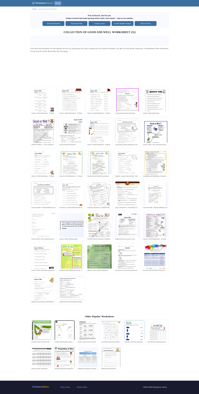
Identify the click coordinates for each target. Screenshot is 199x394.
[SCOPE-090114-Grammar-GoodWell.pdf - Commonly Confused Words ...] (99, 230)
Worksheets (40, 387)
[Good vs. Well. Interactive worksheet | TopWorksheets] (43, 260)
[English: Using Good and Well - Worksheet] (127, 166)
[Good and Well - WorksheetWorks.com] (43, 197)
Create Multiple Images (122, 23)
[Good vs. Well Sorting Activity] (71, 225)
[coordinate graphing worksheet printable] (111, 333)
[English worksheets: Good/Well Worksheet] (99, 195)
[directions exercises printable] (134, 333)
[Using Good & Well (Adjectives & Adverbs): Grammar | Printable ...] (127, 134)
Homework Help (76, 23)
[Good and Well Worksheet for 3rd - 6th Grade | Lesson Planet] (71, 259)
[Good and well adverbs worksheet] (99, 165)
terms (65, 51)
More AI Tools (146, 23)
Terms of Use (65, 387)
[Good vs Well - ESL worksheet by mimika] (43, 227)
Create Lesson (99, 23)
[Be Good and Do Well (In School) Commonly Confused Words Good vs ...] (155, 260)
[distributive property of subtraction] (88, 357)
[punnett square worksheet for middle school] (41, 330)
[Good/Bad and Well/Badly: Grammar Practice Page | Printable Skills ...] (155, 165)
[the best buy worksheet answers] (158, 334)
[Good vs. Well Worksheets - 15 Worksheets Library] (43, 103)
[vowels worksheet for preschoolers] (65, 334)
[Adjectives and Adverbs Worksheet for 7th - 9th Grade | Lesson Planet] (43, 291)
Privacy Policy (82, 387)
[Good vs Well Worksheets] (155, 103)
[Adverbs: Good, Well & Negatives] (99, 260)
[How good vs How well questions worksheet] (127, 260)
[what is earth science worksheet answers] (88, 333)
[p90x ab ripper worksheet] (41, 357)
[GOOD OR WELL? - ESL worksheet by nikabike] (43, 136)
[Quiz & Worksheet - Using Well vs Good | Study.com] (127, 197)
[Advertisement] (99, 70)
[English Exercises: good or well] (127, 226)
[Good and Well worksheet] (71, 136)
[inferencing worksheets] (111, 360)
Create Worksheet (53, 23)
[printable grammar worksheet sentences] (65, 361)
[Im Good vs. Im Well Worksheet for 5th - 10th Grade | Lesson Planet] (71, 197)
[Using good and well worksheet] (127, 103)
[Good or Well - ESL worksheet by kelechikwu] (155, 136)
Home (58, 3)
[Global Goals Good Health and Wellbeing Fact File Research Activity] (71, 288)
